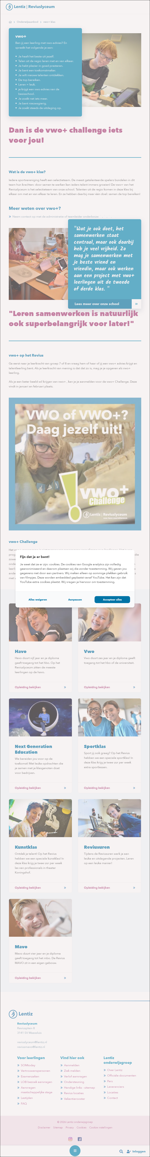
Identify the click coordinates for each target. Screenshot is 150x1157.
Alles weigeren (38, 599)
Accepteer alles (112, 599)
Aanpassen (75, 599)
